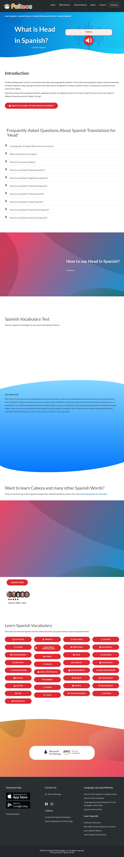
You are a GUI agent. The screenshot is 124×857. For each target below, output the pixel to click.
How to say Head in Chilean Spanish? (27, 194)
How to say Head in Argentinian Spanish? (29, 178)
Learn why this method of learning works (53, 411)
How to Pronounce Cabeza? (22, 162)
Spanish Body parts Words (44, 16)
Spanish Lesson (25, 16)
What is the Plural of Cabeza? (23, 154)
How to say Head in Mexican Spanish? (27, 170)
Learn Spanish (11, 16)
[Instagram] (51, 804)
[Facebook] (46, 804)
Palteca (8, 494)
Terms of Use (68, 852)
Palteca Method (80, 5)
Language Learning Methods (98, 787)
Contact (102, 5)
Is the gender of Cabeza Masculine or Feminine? (32, 146)
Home (53, 5)
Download (114, 5)
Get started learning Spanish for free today (89, 494)
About (93, 5)
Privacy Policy (56, 852)
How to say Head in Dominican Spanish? (28, 217)
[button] (62, 145)
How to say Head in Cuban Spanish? (26, 201)
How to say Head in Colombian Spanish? (28, 186)
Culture (49, 810)
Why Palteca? (64, 5)
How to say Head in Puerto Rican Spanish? (29, 209)
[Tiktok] (57, 804)
